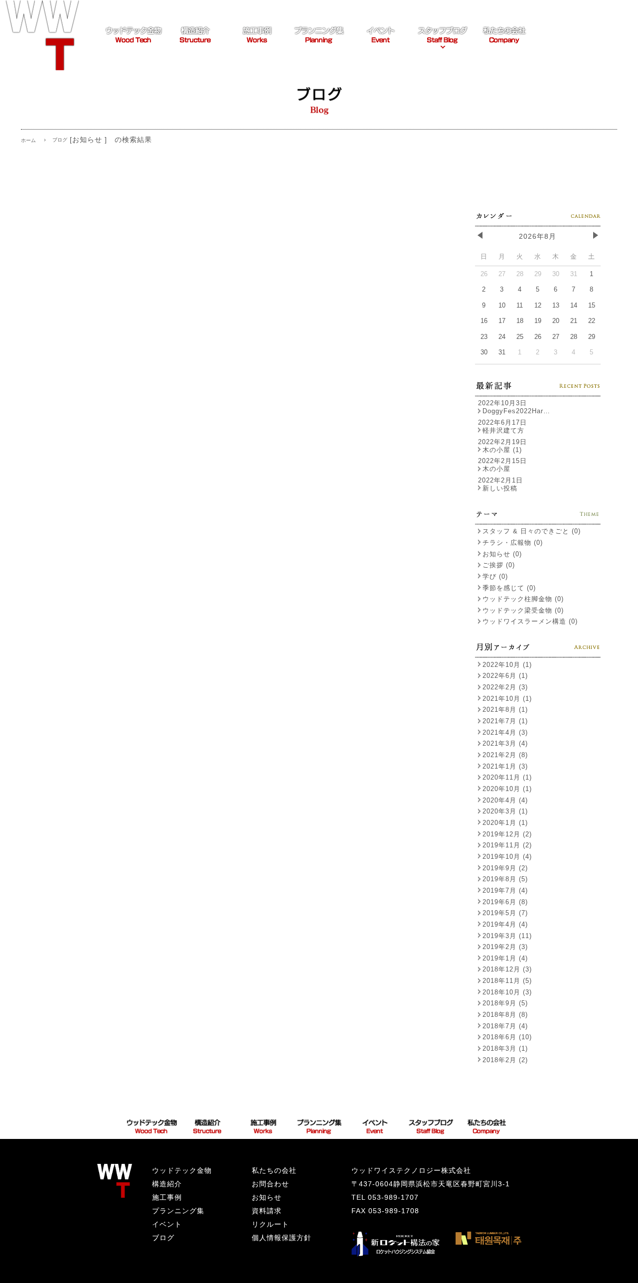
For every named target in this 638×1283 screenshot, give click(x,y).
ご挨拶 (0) (498, 565)
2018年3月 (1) (505, 1048)
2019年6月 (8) (505, 902)
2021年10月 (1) (507, 698)
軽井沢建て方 (503, 430)
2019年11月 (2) (507, 845)
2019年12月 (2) (507, 834)
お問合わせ (270, 1184)
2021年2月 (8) (505, 755)
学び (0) (495, 576)
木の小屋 (496, 469)
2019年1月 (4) (505, 958)
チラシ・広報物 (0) (512, 542)
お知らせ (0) (502, 554)
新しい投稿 (499, 488)
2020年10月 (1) (507, 789)
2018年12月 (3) (507, 969)
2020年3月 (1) (505, 811)
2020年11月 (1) (507, 777)
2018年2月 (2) (505, 1060)
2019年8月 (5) (505, 879)
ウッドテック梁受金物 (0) (523, 610)
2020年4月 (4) (505, 800)
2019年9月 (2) (505, 868)
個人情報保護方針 (282, 1238)
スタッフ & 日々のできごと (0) (531, 531)
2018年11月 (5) (507, 980)
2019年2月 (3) (505, 947)
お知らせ (267, 1197)
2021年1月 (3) (505, 766)
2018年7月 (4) (505, 1026)
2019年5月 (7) (505, 913)
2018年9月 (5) (505, 1003)
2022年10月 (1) (507, 664)
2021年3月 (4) (505, 743)
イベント (167, 1224)
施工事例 (167, 1197)
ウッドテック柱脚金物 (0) (523, 599)
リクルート (270, 1224)
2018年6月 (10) (507, 1037)
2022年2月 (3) (505, 687)
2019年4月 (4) (505, 924)
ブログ (163, 1238)
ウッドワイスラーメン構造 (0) (530, 621)
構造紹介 (167, 1184)
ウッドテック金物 (182, 1170)
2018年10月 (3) (507, 992)
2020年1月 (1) (505, 822)
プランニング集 (178, 1211)
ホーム (28, 140)
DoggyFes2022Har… (516, 411)
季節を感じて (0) (509, 588)
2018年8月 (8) (505, 1014)
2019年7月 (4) (505, 890)
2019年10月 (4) (507, 856)
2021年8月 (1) (505, 709)
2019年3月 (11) (507, 936)
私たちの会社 (274, 1170)
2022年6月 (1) (505, 675)
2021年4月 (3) (505, 732)
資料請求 (267, 1211)
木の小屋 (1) (502, 450)
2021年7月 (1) (505, 721)
